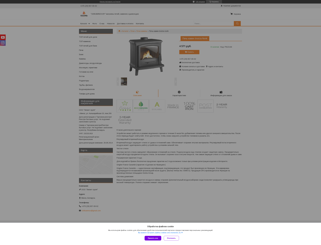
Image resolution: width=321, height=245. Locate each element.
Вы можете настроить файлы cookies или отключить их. (159, 233)
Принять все (153, 238)
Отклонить (171, 238)
